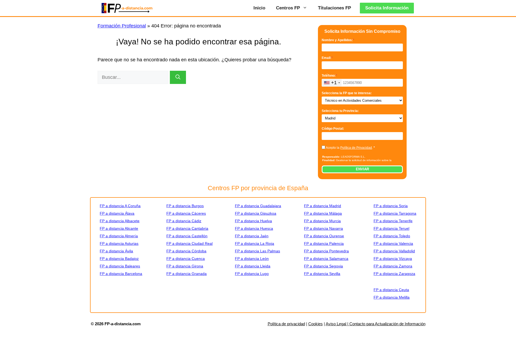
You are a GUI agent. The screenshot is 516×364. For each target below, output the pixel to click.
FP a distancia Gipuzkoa (255, 213)
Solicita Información (386, 7)
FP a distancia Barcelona (121, 273)
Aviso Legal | (337, 323)
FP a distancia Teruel (391, 228)
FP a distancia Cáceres (186, 213)
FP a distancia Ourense (324, 236)
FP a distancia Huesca (254, 228)
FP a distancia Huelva (253, 221)
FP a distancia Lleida (252, 266)
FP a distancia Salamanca (326, 258)
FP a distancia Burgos (185, 206)
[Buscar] (178, 77)
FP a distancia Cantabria (187, 228)
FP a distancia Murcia (322, 221)
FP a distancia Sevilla (322, 273)
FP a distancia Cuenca (185, 258)
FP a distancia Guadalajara (258, 206)
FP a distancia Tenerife (393, 221)
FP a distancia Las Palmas (257, 251)
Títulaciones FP (334, 7)
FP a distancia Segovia (323, 266)
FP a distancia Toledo (392, 236)
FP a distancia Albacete (119, 221)
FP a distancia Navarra (323, 228)
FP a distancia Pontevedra (326, 251)
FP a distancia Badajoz (119, 258)
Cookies (315, 323)
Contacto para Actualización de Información (387, 323)
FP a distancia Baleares (120, 266)
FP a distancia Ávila (116, 251)
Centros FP (288, 7)
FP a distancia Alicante (119, 228)
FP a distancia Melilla (392, 297)
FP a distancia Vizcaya (393, 258)
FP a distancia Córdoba (186, 251)
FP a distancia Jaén (251, 236)
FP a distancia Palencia (324, 243)
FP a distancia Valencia (393, 243)
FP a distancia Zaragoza (394, 273)
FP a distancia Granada (186, 273)
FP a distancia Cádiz (183, 221)
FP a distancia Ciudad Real (189, 243)
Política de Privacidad (356, 148)
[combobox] (332, 82)
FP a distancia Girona (184, 266)
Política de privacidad (286, 323)
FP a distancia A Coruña (120, 206)
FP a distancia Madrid (322, 206)
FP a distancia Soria (391, 206)
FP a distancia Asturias (119, 243)
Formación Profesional (122, 26)
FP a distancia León (252, 258)
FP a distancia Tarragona (395, 213)
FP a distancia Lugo (252, 273)
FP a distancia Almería (119, 236)
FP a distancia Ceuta (391, 290)
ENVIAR (362, 169)
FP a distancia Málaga (323, 213)
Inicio (259, 7)
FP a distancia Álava (117, 213)
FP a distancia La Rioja (254, 243)
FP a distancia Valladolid (394, 251)
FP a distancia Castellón (186, 236)
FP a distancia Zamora (393, 266)
